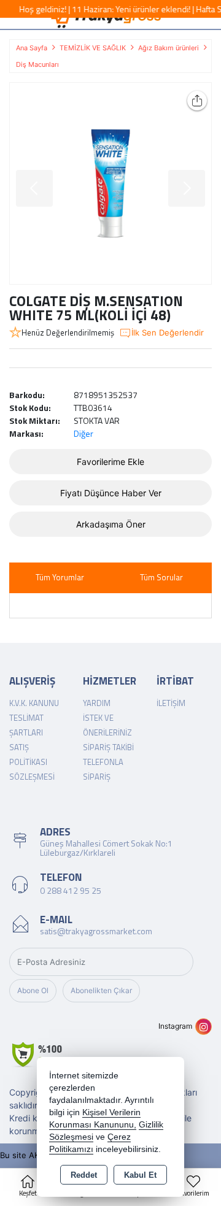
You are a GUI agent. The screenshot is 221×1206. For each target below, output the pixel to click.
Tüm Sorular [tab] (161, 577)
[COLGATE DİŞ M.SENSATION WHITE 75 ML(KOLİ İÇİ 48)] (110, 183)
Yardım (96, 703)
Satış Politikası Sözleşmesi (32, 762)
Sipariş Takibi (108, 747)
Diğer (83, 433)
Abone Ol (32, 990)
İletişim (171, 703)
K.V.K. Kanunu (34, 703)
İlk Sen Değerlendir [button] (167, 332)
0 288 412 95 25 (70, 890)
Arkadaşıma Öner (110, 524)
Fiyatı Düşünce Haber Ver (110, 493)
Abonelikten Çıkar (101, 990)
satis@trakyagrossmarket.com (96, 930)
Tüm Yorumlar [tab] (60, 577)
